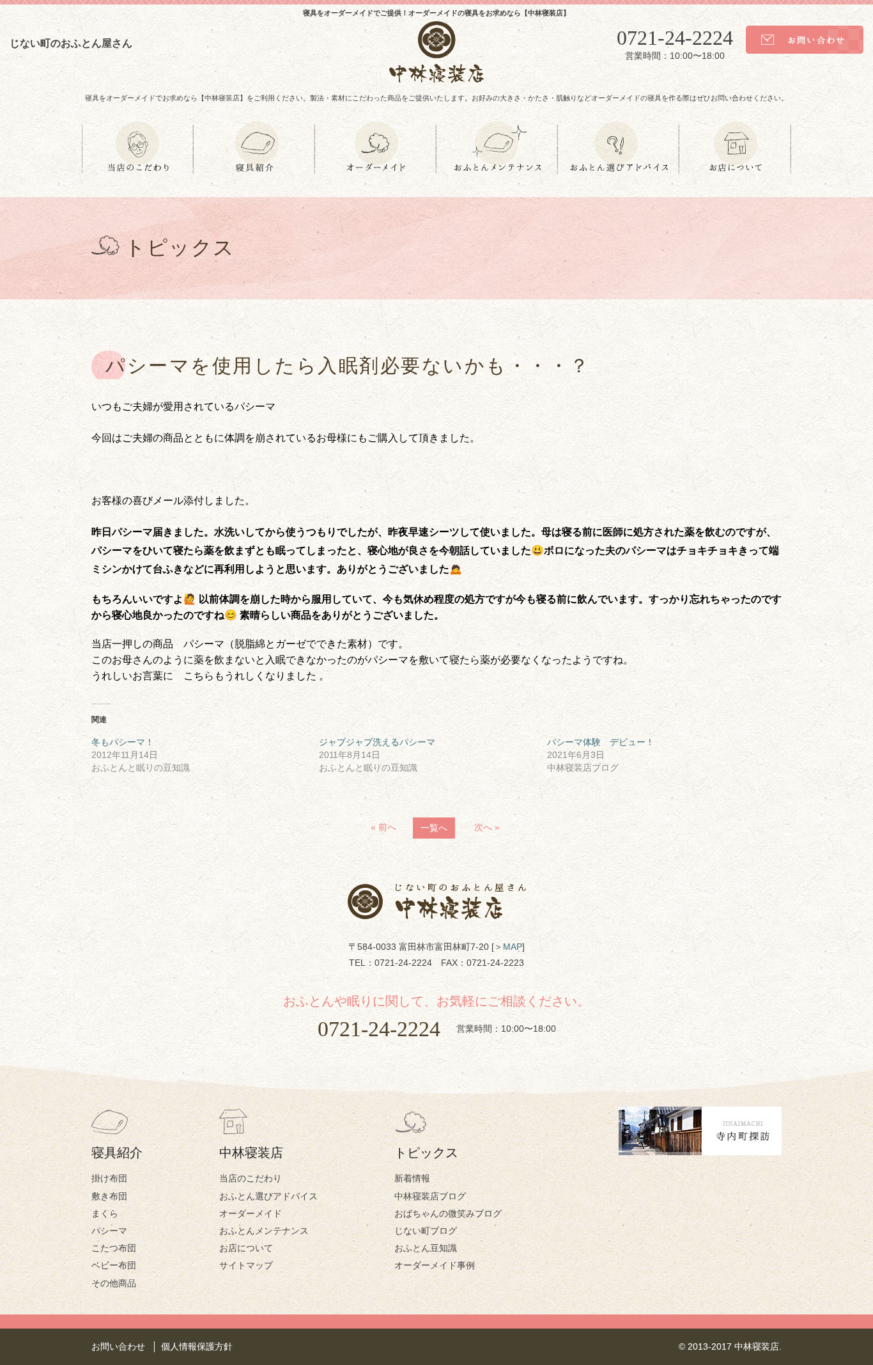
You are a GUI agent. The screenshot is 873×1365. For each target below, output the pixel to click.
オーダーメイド (250, 1213)
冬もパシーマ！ (122, 742)
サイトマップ (246, 1265)
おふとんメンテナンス (264, 1231)
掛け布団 (109, 1178)
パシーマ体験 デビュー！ (600, 742)
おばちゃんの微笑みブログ (448, 1213)
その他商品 (113, 1283)
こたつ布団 (113, 1248)
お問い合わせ (118, 1346)
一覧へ (434, 828)
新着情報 (412, 1178)
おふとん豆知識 (425, 1248)
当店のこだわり (250, 1178)
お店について (246, 1248)
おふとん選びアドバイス (268, 1196)
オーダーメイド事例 (434, 1265)
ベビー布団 (113, 1265)
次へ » (487, 827)
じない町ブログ (425, 1231)
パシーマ (109, 1231)
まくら (104, 1213)
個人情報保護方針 (197, 1346)
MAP (512, 947)
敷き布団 (109, 1196)
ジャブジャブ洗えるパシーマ (377, 742)
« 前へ (383, 827)
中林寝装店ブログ (430, 1196)
